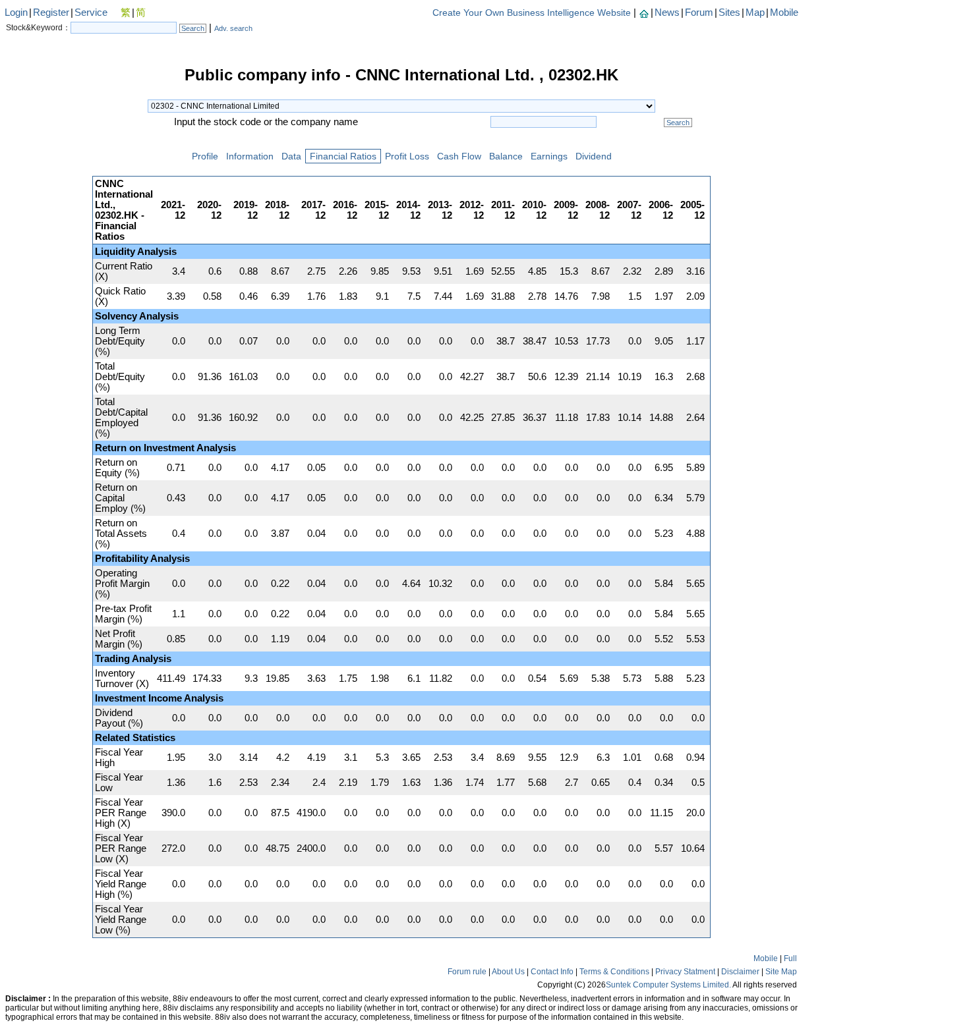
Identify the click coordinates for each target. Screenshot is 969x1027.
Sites (729, 12)
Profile (205, 156)
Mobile (784, 12)
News (667, 12)
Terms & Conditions (614, 971)
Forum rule (467, 971)
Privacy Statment (685, 971)
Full (790, 958)
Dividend (593, 156)
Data (291, 156)
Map (755, 12)
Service (90, 12)
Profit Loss (407, 156)
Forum (699, 12)
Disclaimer (740, 971)
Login (16, 12)
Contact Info (552, 971)
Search (192, 28)
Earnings (549, 156)
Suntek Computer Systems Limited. (668, 984)
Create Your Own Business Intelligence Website (531, 12)
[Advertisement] (46, 266)
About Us (508, 971)
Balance (505, 156)
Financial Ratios (343, 156)
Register (51, 12)
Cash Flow (459, 156)
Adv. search (233, 28)
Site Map (781, 971)
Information (249, 156)
